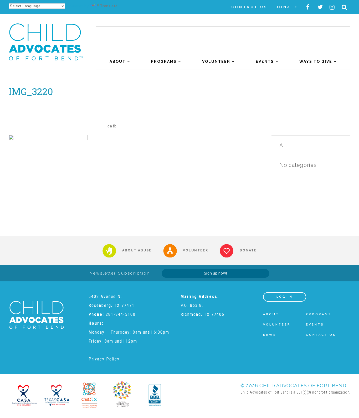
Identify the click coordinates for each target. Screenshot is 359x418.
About (118, 61)
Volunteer (216, 61)
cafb (112, 125)
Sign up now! (215, 273)
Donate (286, 7)
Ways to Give (315, 61)
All (283, 145)
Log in (284, 296)
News (269, 335)
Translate (108, 6)
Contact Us (249, 7)
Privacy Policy (104, 359)
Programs (164, 61)
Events (265, 61)
